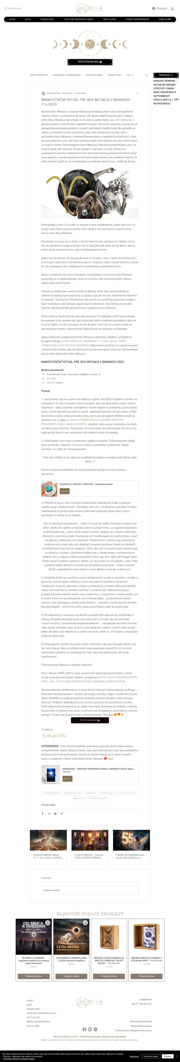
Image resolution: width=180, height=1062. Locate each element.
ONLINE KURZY (33, 1009)
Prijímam (167, 1056)
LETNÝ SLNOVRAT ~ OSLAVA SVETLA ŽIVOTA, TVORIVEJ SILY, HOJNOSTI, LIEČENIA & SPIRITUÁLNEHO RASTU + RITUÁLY (89, 856)
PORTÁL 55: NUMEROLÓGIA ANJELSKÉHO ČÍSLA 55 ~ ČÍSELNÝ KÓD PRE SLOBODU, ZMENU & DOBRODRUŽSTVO (131, 856)
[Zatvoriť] (176, 1056)
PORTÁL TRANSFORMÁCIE (38, 1022)
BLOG (29, 1005)
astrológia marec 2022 (72, 793)
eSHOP (30, 1000)
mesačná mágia (106, 793)
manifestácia (91, 793)
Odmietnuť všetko (150, 1056)
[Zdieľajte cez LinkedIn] (55, 813)
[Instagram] (96, 1029)
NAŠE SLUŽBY (33, 1026)
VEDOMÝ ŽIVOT (114, 75)
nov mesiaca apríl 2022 (98, 798)
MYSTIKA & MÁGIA (94, 75)
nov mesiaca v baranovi (126, 793)
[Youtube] (90, 1029)
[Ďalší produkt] (168, 950)
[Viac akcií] (137, 93)
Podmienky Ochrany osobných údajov (19, 1058)
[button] (172, 8)
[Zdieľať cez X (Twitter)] (49, 813)
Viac (128, 75)
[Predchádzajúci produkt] (11, 950)
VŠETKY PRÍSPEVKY (39, 75)
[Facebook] (84, 1029)
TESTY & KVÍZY (33, 1017)
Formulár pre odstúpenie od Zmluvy (134, 1030)
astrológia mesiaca (52, 793)
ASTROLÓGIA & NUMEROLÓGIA (67, 75)
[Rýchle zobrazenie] (34, 937)
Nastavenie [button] (134, 1056)
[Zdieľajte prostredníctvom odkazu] (62, 813)
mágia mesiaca (79, 798)
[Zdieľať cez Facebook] (42, 813)
